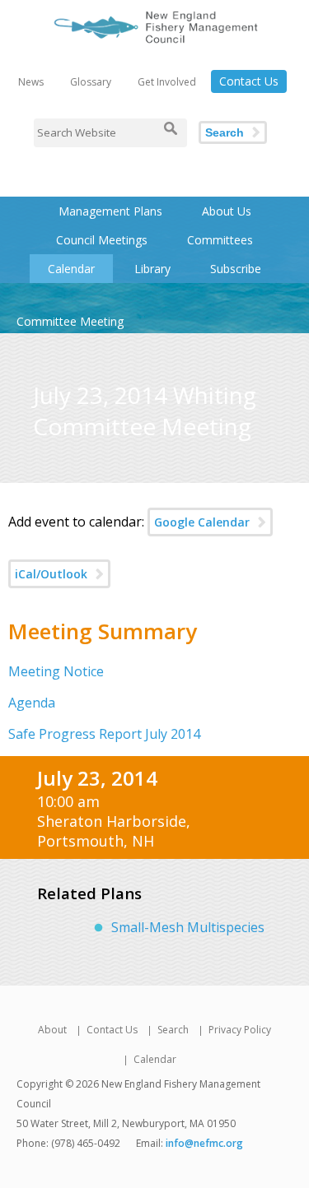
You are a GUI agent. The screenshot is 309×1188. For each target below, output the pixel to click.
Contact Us (249, 81)
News (31, 82)
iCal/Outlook (51, 574)
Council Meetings (101, 240)
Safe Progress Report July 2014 (104, 734)
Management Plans (110, 211)
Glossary (90, 82)
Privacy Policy (239, 1030)
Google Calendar (202, 522)
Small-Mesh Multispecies (188, 927)
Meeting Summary (102, 631)
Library (152, 268)
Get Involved (167, 82)
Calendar (71, 268)
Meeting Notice (56, 671)
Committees (220, 240)
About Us (226, 211)
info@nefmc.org (204, 1143)
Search (224, 132)
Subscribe (235, 268)
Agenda (31, 703)
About (52, 1030)
